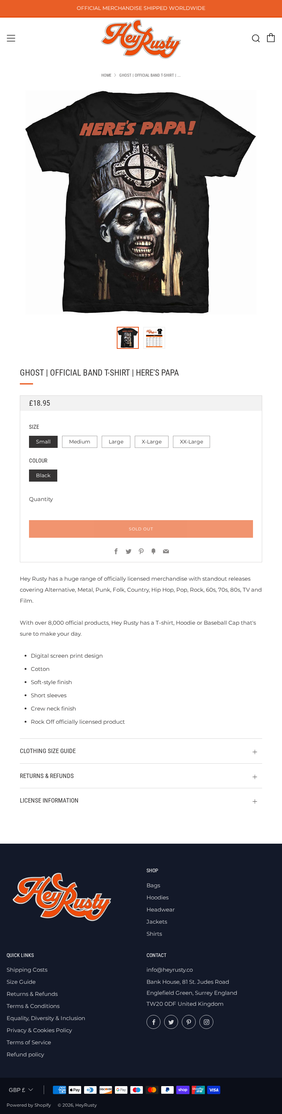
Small (43, 442)
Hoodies (158, 897)
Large (116, 442)
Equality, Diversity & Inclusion (46, 1018)
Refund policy (25, 1054)
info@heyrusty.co (170, 969)
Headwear (161, 909)
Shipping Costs (27, 969)
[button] (128, 338)
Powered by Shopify (29, 1105)
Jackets (157, 921)
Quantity (41, 499)
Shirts (154, 933)
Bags (153, 885)
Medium (79, 442)
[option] (141, 202)
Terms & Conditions (33, 1005)
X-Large (152, 442)
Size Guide (21, 981)
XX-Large (191, 442)
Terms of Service (29, 1042)
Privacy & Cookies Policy (39, 1030)
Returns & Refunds (32, 993)
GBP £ (17, 1090)
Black (43, 475)
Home (106, 75)
